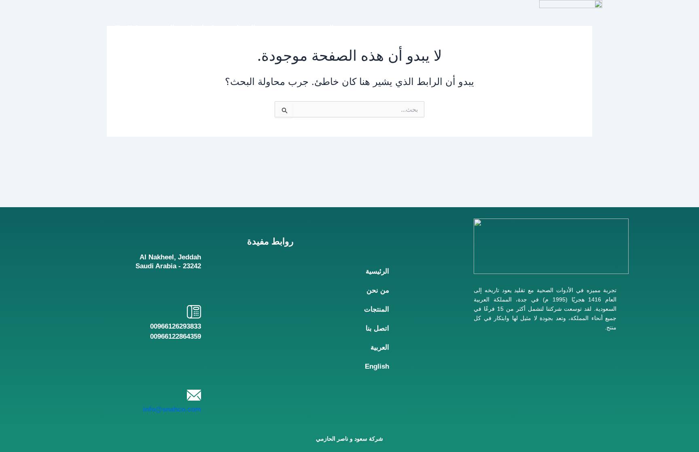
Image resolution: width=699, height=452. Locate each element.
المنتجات (242, 28)
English (127, 28)
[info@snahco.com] (194, 395)
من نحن (282, 28)
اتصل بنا (202, 28)
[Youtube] (545, 388)
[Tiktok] (579, 388)
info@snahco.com (172, 409)
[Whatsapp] (613, 388)
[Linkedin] (510, 388)
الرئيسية (322, 28)
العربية (165, 28)
